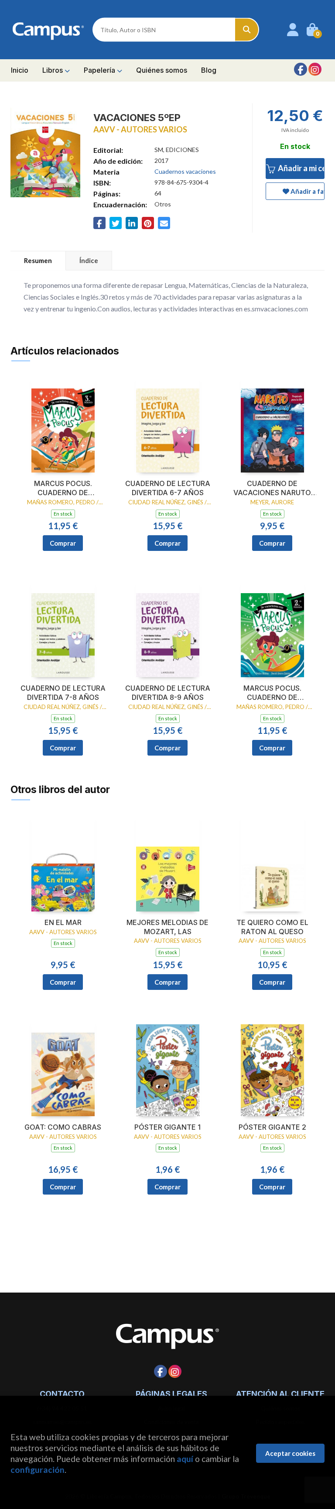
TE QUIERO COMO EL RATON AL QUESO (272, 927)
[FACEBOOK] (300, 69)
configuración (37, 1470)
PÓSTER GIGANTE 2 (272, 1127)
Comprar (63, 543)
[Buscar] (247, 30)
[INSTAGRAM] (314, 69)
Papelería (100, 70)
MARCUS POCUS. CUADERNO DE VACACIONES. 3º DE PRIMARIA (63, 488)
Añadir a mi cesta (301, 168)
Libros (53, 70)
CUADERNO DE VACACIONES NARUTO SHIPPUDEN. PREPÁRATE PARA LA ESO (272, 488)
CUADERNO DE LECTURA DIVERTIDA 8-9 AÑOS (167, 693)
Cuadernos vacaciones (185, 171)
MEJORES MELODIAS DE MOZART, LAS (167, 927)
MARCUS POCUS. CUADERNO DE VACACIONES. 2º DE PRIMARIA (272, 693)
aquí (185, 1459)
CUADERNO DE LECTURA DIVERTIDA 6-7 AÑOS (167, 488)
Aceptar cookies (290, 1453)
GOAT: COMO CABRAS (62, 1127)
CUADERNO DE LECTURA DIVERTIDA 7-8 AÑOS (63, 693)
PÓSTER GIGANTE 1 (167, 1127)
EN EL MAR (63, 922)
